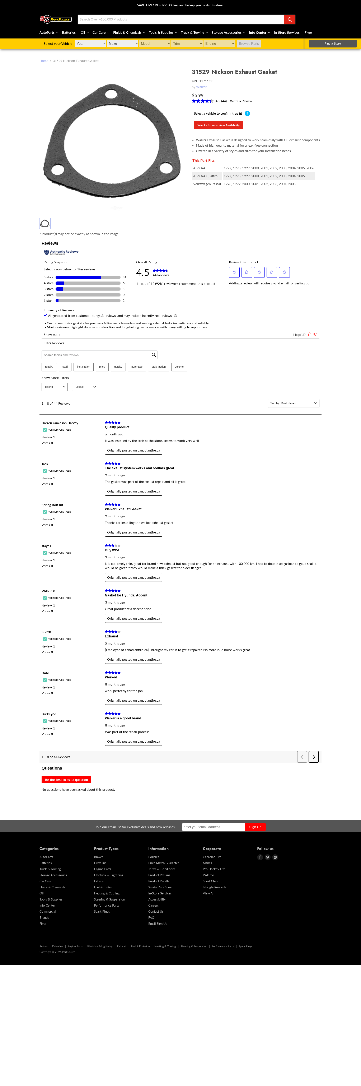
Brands (44, 917)
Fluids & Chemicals (127, 32)
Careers (153, 905)
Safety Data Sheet (160, 887)
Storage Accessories (227, 32)
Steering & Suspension (109, 899)
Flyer (308, 32)
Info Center (258, 32)
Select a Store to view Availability (218, 125)
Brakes (98, 857)
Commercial (47, 911)
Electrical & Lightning (108, 875)
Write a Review (241, 101)
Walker (201, 87)
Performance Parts (106, 905)
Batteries (69, 32)
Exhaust (99, 881)
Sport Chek (210, 881)
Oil (83, 32)
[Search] (289, 19)
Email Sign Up (157, 923)
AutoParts (47, 32)
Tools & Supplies (161, 32)
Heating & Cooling (106, 893)
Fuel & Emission (105, 887)
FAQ (151, 917)
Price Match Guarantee (163, 863)
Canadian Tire (212, 857)
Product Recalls (158, 881)
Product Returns (159, 875)
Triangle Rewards (214, 887)
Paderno (208, 875)
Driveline (100, 863)
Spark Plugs (102, 911)
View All (208, 893)
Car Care (100, 32)
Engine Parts (102, 869)
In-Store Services (287, 32)
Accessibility (157, 899)
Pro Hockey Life (214, 869)
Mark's (207, 863)
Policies (153, 857)
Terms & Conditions (161, 869)
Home (43, 61)
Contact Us (156, 911)
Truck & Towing (193, 32)
